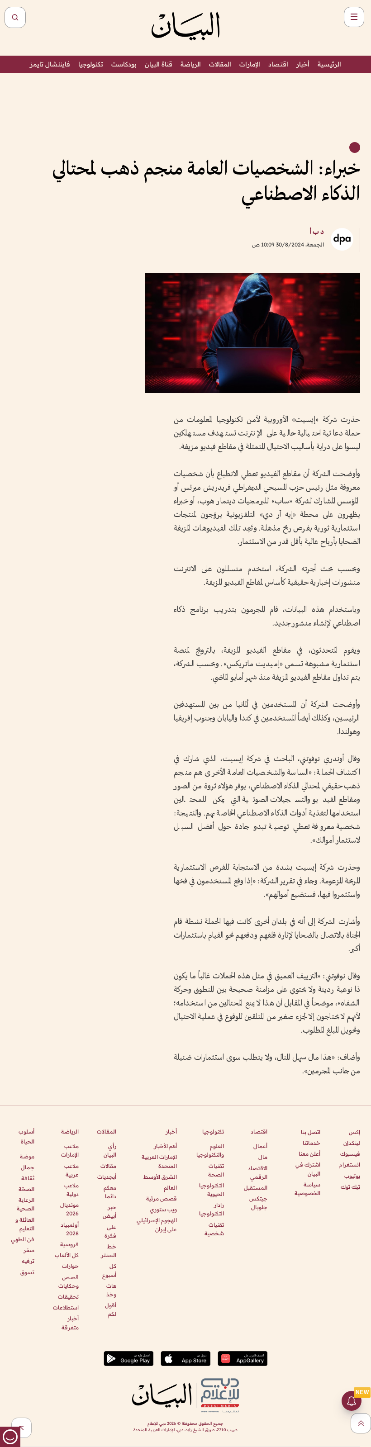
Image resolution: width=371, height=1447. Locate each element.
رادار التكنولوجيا (211, 1209)
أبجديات (106, 1176)
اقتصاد (278, 64)
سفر (29, 1250)
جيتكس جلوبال (258, 1202)
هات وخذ (111, 1290)
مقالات (108, 1165)
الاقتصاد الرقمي (257, 1172)
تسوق (27, 1272)
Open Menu (354, 17)
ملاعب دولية (71, 1189)
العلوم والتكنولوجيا (210, 1150)
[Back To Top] (361, 1423)
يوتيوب (352, 1175)
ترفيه (28, 1260)
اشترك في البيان (307, 1169)
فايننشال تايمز (50, 64)
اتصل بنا (310, 1132)
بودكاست (124, 64)
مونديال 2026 (69, 1209)
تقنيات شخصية (214, 1229)
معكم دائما (110, 1192)
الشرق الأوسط (160, 1176)
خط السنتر (108, 1250)
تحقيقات (68, 1296)
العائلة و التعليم (24, 1224)
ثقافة (27, 1178)
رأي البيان (110, 1150)
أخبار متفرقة (70, 1322)
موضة (27, 1156)
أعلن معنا (309, 1153)
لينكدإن (351, 1142)
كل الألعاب (66, 1255)
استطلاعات (65, 1307)
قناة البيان (158, 64)
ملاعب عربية (71, 1170)
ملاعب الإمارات (69, 1150)
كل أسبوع (109, 1270)
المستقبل (255, 1187)
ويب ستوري (163, 1209)
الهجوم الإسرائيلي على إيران (157, 1224)
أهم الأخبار (165, 1146)
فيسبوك (350, 1153)
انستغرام (349, 1164)
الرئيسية (329, 64)
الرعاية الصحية (25, 1204)
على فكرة (110, 1231)
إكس (354, 1132)
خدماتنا (311, 1142)
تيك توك (350, 1186)
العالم (170, 1187)
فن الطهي (22, 1239)
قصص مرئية (161, 1198)
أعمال (260, 1146)
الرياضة (191, 64)
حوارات (70, 1265)
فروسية (69, 1244)
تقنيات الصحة (216, 1170)
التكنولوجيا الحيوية (211, 1189)
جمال (27, 1167)
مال (262, 1156)
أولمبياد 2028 (69, 1229)
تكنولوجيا (90, 64)
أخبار (302, 64)
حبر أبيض (109, 1211)
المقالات (220, 64)
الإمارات (249, 64)
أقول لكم (110, 1309)
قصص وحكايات (68, 1281)
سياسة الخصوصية (307, 1188)
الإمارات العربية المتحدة (159, 1161)
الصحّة (26, 1189)
